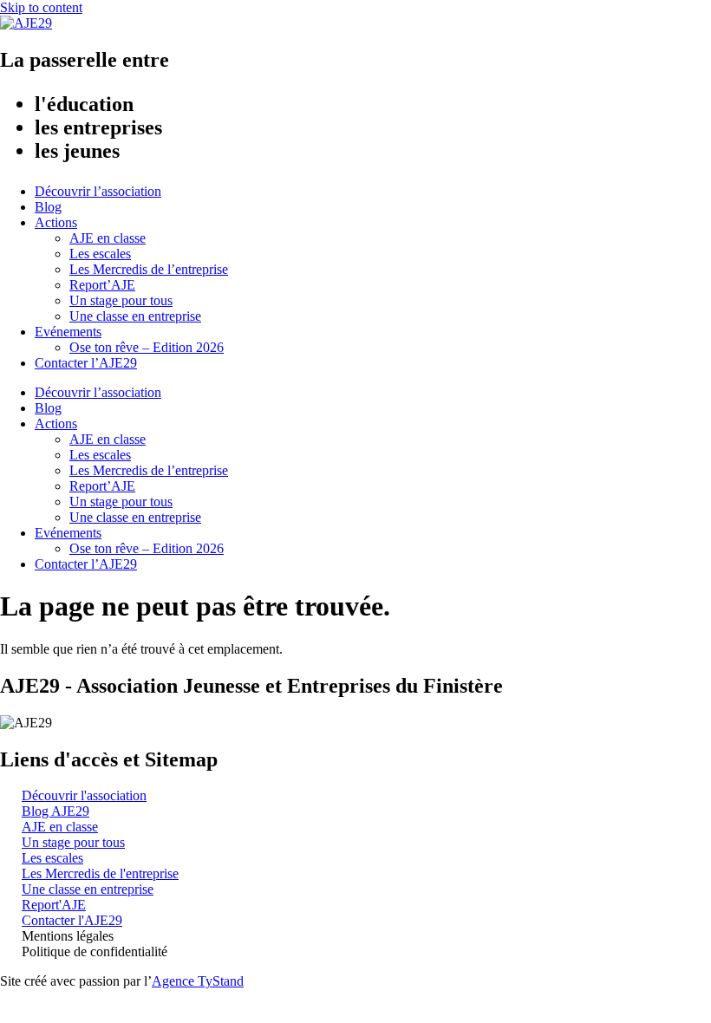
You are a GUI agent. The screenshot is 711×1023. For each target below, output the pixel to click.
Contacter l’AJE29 (86, 362)
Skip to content (41, 7)
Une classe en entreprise (135, 316)
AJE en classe (107, 238)
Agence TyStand (198, 981)
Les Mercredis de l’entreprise (148, 269)
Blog (48, 206)
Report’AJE (102, 284)
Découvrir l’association (98, 191)
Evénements (68, 331)
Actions (56, 222)
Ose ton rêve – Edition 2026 (146, 347)
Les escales (100, 253)
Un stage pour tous (121, 300)
